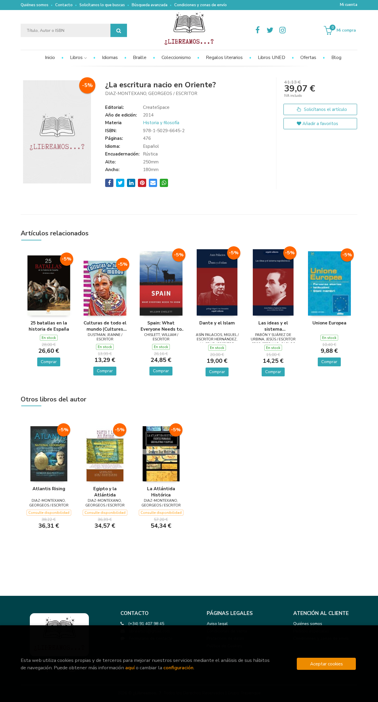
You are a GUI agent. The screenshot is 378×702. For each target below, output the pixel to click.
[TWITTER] (270, 30)
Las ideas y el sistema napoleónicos (273, 326)
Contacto (64, 5)
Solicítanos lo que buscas (102, 5)
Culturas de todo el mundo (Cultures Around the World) (105, 326)
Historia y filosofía (161, 123)
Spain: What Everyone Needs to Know (161, 326)
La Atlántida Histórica (161, 492)
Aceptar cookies (326, 664)
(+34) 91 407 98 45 (146, 623)
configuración (178, 667)
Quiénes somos (34, 5)
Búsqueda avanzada (149, 5)
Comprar (49, 362)
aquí (130, 667)
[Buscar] (118, 30)
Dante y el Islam (217, 323)
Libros (77, 57)
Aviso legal (217, 623)
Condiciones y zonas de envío (200, 5)
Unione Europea (329, 323)
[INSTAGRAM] (282, 30)
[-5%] (48, 285)
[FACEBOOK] (257, 30)
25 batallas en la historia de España (49, 326)
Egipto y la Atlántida (105, 492)
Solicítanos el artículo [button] (325, 109)
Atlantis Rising (48, 489)
